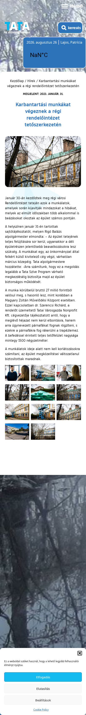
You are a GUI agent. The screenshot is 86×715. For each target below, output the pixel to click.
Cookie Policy (41, 709)
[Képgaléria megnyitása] (17, 373)
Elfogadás (43, 677)
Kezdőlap (17, 81)
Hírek (31, 81)
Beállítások (43, 700)
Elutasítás (43, 689)
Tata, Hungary (50, 55)
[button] (80, 653)
